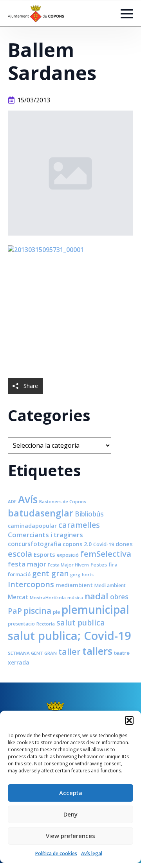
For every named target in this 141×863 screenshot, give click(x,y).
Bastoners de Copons (62, 501)
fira (113, 564)
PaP (15, 611)
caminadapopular (32, 525)
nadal (96, 596)
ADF (12, 501)
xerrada (18, 662)
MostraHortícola (48, 597)
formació (19, 574)
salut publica (80, 622)
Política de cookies (56, 853)
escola (20, 553)
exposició (68, 555)
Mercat (18, 597)
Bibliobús (89, 513)
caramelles (79, 525)
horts (88, 574)
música (75, 597)
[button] (129, 720)
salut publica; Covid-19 (69, 635)
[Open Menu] (127, 13)
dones (124, 544)
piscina (37, 610)
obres (119, 596)
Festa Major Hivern (68, 565)
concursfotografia (34, 544)
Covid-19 (103, 544)
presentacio (21, 623)
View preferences (70, 836)
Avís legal (91, 853)
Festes (98, 564)
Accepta (70, 793)
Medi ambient (110, 585)
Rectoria (45, 624)
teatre (122, 652)
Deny (70, 814)
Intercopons (31, 584)
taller (69, 651)
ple (56, 612)
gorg (75, 574)
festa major (27, 563)
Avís (28, 499)
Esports (44, 554)
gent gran (50, 573)
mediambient (74, 585)
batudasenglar (40, 513)
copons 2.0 (77, 544)
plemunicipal (95, 609)
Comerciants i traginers (45, 534)
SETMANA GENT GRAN (32, 653)
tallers (97, 651)
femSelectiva (105, 553)
